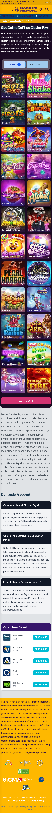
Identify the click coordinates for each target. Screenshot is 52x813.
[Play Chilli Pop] (13, 299)
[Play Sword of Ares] (39, 326)
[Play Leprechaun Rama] (39, 353)
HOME (5, 21)
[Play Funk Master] (39, 246)
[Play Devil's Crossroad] (39, 219)
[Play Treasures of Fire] (39, 380)
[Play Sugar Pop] (13, 166)
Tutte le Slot (15, 21)
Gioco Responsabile (16, 800)
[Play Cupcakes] (39, 166)
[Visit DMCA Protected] (23, 771)
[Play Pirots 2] (13, 112)
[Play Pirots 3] (13, 85)
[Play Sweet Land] (13, 246)
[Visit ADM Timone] (8, 763)
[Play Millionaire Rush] (39, 273)
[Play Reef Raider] (13, 326)
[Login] (11, 9)
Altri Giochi (26, 400)
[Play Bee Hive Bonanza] (39, 112)
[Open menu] (5, 9)
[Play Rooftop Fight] (39, 299)
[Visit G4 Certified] (41, 779)
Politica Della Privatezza (24, 798)
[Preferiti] (40, 9)
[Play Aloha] (39, 193)
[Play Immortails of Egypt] (13, 219)
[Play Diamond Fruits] (13, 353)
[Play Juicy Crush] (13, 139)
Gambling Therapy (36, 800)
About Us (7, 798)
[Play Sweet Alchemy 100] (39, 139)
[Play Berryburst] (13, 193)
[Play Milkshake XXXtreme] (39, 85)
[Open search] (47, 9)
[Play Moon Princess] (13, 380)
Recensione (41, 637)
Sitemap (42, 798)
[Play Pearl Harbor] (13, 273)
